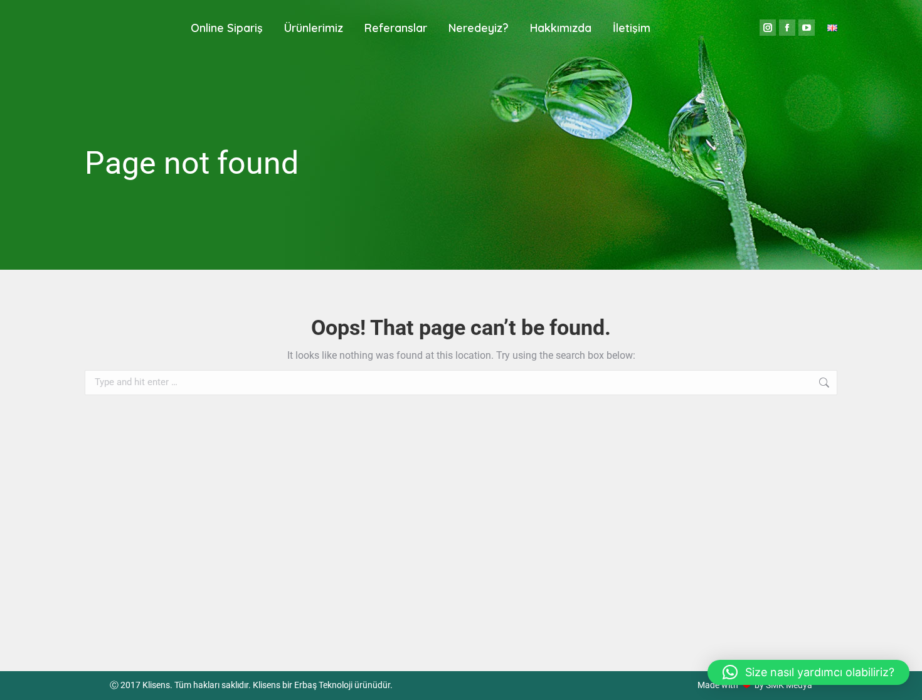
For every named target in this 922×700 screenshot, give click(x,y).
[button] (808, 672)
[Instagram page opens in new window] (768, 27)
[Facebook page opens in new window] (787, 27)
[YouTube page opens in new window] (806, 27)
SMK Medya (789, 685)
